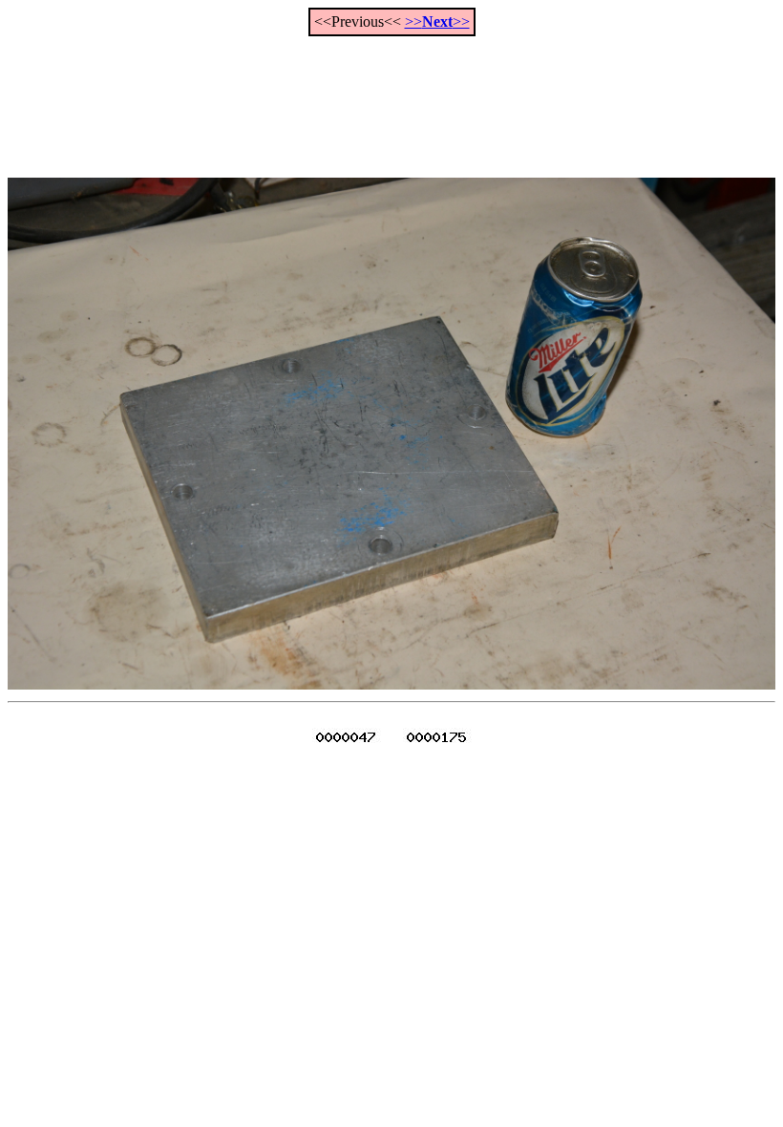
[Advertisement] (391, 96)
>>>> (437, 21)
